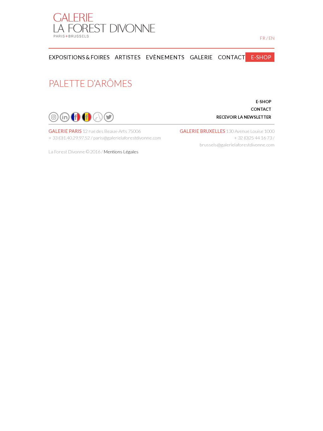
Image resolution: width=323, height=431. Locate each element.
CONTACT (261, 109)
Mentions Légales (121, 151)
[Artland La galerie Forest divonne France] (98, 120)
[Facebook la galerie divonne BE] (87, 120)
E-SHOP (263, 101)
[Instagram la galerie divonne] (54, 120)
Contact (231, 57)
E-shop (261, 57)
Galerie (201, 57)
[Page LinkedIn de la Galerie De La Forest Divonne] (65, 120)
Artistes (127, 57)
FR (262, 38)
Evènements (165, 57)
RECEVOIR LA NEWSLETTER (243, 117)
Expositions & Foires (79, 57)
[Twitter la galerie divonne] (109, 120)
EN (271, 38)
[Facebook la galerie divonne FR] (76, 120)
